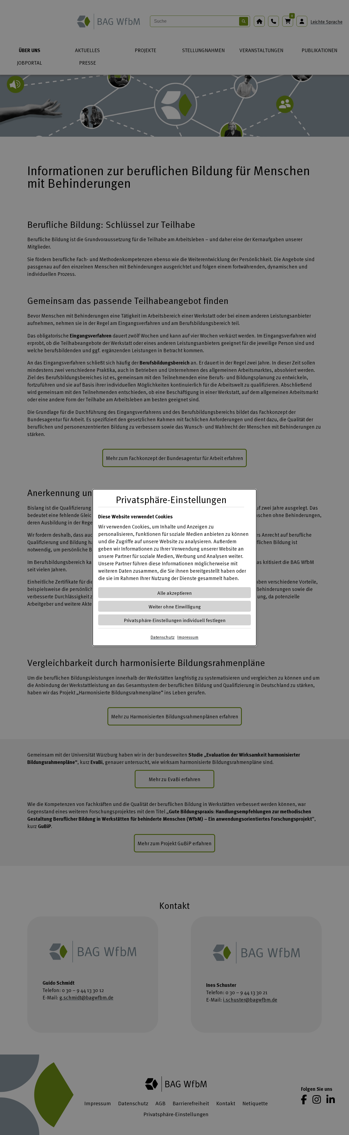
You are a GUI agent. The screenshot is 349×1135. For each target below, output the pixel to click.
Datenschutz (162, 637)
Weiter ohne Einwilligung (175, 606)
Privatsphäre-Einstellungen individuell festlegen (174, 620)
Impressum (187, 637)
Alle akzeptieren (174, 592)
